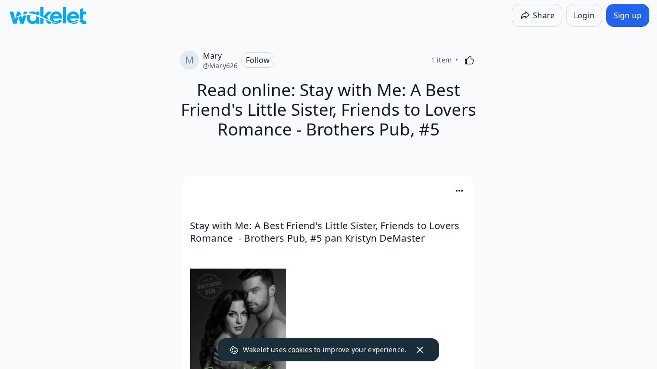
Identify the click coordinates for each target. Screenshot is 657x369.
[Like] (469, 60)
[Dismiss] (420, 349)
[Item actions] (459, 190)
